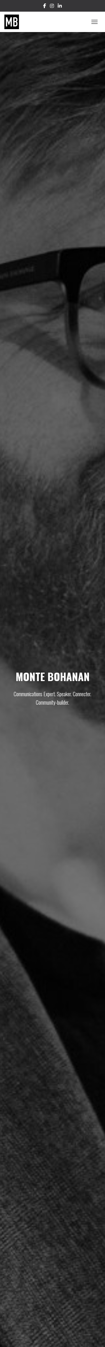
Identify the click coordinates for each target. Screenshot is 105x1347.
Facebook (44, 6)
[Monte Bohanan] (13, 22)
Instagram (52, 6)
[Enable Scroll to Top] (93, 1335)
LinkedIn (60, 6)
